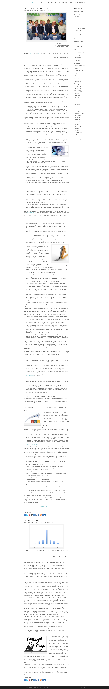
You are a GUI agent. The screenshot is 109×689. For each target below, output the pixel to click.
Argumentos (41, 10)
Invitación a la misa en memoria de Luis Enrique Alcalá (79, 11)
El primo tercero (77, 19)
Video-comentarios (78, 137)
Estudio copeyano (34, 101)
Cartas (76, 111)
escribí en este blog (41, 407)
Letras (76, 101)
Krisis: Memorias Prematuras (49, 98)
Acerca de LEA (53, 2)
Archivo (76, 2)
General (76, 122)
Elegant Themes (32, 687)
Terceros (76, 88)
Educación (77, 95)
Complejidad (77, 91)
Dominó (76, 93)
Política (45, 10)
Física (76, 97)
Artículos (76, 109)
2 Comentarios (50, 522)
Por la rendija (77, 86)
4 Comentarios (50, 10)
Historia (76, 99)
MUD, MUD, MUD (44, 506)
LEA (75, 124)
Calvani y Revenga (77, 34)
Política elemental (32, 339)
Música (76, 102)
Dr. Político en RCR (68, 2)
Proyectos (77, 134)
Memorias (77, 126)
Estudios (76, 119)
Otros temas (76, 90)
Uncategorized (77, 139)
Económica (77, 115)
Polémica (77, 130)
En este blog (46, 2)
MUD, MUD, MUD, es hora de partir (36, 8)
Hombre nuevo (77, 32)
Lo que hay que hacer (47, 451)
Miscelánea (76, 83)
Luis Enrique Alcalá (29, 10)
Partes (76, 84)
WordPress (46, 687)
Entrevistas (77, 117)
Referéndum (77, 136)
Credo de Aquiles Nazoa (78, 14)
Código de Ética (61, 2)
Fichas (76, 121)
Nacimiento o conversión (37, 126)
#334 (27, 286)
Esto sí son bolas (77, 30)
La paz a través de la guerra (79, 28)
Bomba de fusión (30, 212)
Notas (76, 128)
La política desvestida (31, 520)
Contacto (81, 2)
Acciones (76, 106)
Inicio (42, 2)
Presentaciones (78, 132)
